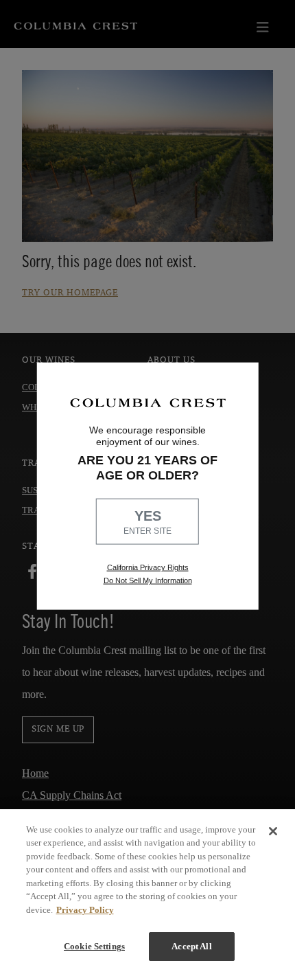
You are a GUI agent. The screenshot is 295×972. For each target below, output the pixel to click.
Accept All (191, 946)
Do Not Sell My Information (148, 580)
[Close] (273, 831)
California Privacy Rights (148, 567)
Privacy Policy (85, 910)
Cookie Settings (94, 946)
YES (147, 522)
